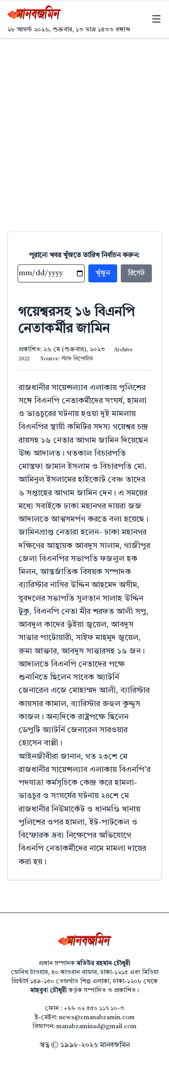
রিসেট (136, 273)
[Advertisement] (84, 128)
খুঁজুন (103, 273)
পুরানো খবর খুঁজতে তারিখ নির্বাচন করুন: (84, 255)
